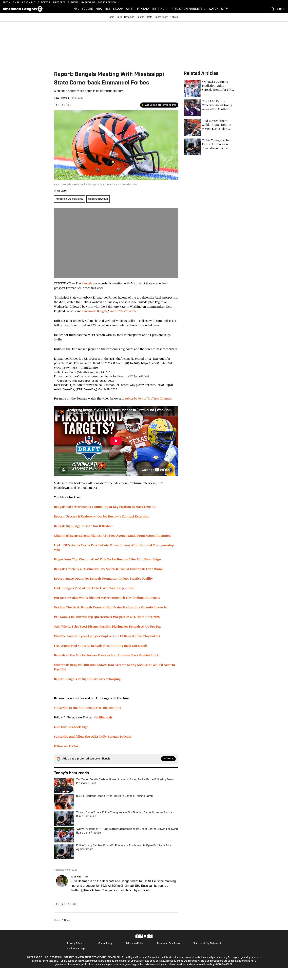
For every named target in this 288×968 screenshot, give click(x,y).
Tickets (174, 17)
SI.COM (6, 2)
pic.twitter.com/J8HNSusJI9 (80, 367)
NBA (99, 9)
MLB (107, 9)
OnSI (119, 17)
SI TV (224, 9)
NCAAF (118, 9)
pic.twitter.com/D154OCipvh (154, 385)
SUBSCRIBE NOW (107, 2)
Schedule (129, 17)
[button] (160, 9)
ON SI (16, 2)
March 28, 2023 (107, 389)
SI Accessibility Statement (207, 943)
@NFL (65, 385)
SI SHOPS (73, 2)
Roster (140, 17)
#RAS (57, 367)
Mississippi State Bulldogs (69, 199)
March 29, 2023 (104, 381)
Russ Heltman (61, 98)
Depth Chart (161, 17)
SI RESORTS (58, 2)
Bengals (87, 283)
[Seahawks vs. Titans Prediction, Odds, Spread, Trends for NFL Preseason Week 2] (209, 88)
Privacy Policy (74, 943)
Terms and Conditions (168, 943)
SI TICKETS (44, 2)
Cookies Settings (76, 948)
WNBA (130, 9)
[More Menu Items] (232, 9)
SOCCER (87, 9)
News (67, 920)
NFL (76, 9)
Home (111, 17)
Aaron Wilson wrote (123, 311)
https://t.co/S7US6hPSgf (156, 363)
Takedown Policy (134, 943)
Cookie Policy (105, 943)
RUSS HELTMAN (79, 877)
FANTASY (143, 9)
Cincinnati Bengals (98, 199)
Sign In (281, 9)
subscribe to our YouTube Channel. (148, 398)
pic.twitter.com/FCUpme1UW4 (129, 376)
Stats (149, 17)
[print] (74, 904)
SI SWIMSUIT (28, 2)
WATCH (213, 9)
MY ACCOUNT (88, 2)
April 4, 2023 (103, 372)
